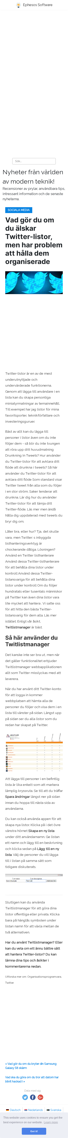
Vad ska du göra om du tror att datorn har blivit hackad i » (32, 1079)
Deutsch (15, 1110)
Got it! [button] (34, 1131)
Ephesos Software (37, 5)
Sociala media (19, 210)
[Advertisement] (34, 49)
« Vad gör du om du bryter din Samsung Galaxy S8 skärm (30, 1066)
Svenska (55, 1110)
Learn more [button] (51, 1122)
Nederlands (35, 1110)
